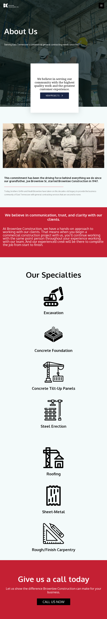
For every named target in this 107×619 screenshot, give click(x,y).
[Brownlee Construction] (11, 5)
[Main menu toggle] (101, 5)
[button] (54, 95)
